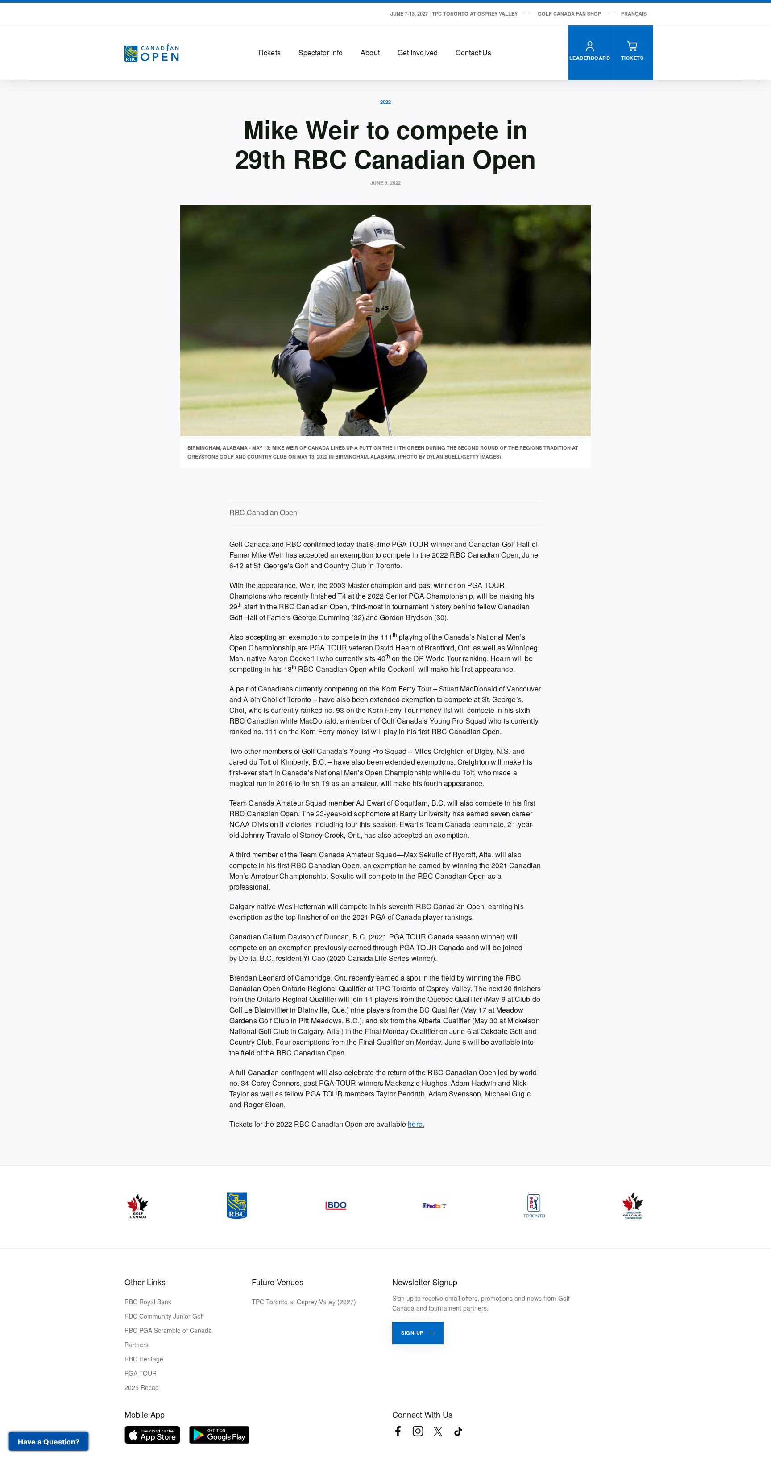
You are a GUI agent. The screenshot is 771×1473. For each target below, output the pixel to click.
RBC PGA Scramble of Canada (168, 1330)
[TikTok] (458, 1431)
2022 (385, 102)
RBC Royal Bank (147, 1301)
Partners (136, 1344)
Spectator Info (320, 52)
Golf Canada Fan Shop (569, 13)
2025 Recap (141, 1387)
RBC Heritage (143, 1358)
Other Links (145, 1281)
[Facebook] (397, 1431)
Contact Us (473, 52)
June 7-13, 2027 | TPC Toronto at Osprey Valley (454, 13)
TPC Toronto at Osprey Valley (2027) (304, 1301)
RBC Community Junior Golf (164, 1316)
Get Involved (418, 52)
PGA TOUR (140, 1373)
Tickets (269, 52)
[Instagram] (417, 1431)
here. (416, 1124)
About (370, 52)
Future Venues (277, 1281)
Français (634, 13)
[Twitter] (438, 1431)
